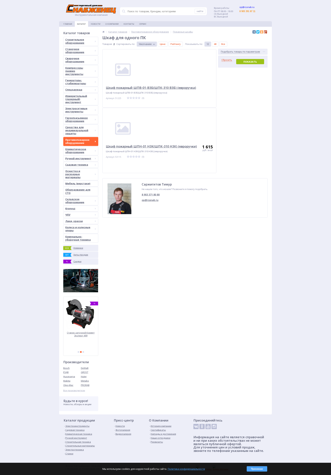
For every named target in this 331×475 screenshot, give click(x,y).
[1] (78, 352)
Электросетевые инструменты (76, 110)
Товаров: (107, 44)
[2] (81, 352)
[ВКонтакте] (254, 31)
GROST (84, 372)
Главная (67, 24)
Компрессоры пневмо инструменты (74, 71)
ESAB (66, 372)
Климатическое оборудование (75, 151)
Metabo (85, 380)
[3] (83, 352)
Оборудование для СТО (77, 191)
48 (215, 44)
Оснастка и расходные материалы (73, 174)
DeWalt (84, 368)
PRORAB (85, 385)
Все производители (74, 390)
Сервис (142, 24)
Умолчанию (145, 44)
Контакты (129, 24)
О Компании (112, 24)
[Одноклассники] (261, 31)
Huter (84, 376)
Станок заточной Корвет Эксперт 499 (81, 334)
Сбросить (227, 59)
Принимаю (257, 469)
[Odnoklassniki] (202, 426)
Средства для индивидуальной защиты (76, 130)
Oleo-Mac (68, 385)
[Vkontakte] (196, 426)
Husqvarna (69, 376)
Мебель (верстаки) (77, 183)
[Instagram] (214, 426)
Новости (95, 24)
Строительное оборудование (74, 41)
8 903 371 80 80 (151, 194)
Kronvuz (70, 208)
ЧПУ (67, 214)
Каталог (81, 24)
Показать (250, 61)
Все (223, 44)
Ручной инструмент (78, 158)
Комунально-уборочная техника (78, 238)
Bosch (66, 368)
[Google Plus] (265, 31)
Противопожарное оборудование (77, 141)
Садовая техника (76, 164)
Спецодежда (73, 89)
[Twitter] (257, 31)
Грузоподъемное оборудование (76, 119)
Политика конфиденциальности (186, 469)
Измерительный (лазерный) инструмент (76, 99)
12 (208, 44)
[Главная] (103, 31)
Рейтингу (175, 44)
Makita (66, 380)
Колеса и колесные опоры (77, 229)
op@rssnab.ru (150, 200)
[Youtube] (208, 426)
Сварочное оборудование (74, 60)
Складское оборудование (74, 201)
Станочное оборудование (74, 50)
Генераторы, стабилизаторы (75, 82)
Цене (163, 44)
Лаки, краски (74, 221)
